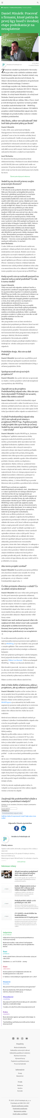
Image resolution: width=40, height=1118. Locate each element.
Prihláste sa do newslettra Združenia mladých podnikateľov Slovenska (18, 805)
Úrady (20, 1073)
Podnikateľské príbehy (16, 7)
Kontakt (20, 1091)
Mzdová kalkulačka (20, 1047)
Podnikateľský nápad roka (12, 813)
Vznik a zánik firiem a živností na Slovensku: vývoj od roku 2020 (19, 957)
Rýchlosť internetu (20, 1056)
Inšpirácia (6, 7)
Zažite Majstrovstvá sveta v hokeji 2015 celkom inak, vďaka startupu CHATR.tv (25, 888)
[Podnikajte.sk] (20, 2)
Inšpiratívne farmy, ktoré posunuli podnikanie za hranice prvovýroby (18, 938)
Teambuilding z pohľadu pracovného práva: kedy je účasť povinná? (19, 1023)
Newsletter (20, 1076)
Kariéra (20, 1088)
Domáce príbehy (27, 7)
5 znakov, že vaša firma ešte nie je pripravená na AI (19, 1007)
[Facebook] (17, 1038)
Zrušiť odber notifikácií (20, 1114)
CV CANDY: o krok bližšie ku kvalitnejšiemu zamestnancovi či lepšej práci (26, 915)
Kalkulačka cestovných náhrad (20, 1050)
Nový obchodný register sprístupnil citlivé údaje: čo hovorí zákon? (19, 1018)
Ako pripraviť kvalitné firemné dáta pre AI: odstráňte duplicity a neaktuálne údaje (19, 1003)
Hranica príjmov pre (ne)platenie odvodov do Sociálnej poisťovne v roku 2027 (17, 973)
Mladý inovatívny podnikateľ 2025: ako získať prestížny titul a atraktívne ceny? (26, 873)
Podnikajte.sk (15, 1103)
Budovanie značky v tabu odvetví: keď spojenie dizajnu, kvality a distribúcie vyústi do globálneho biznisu (18, 944)
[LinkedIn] (13, 1038)
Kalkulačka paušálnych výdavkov (20, 1053)
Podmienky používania (20, 1108)
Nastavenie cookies (20, 1111)
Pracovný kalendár (20, 1064)
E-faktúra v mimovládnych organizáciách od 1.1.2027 (20, 977)
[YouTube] (26, 1038)
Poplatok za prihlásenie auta (20, 1061)
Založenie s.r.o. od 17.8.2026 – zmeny (15, 961)
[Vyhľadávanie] (38, 2)
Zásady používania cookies (20, 1106)
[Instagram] (22, 1038)
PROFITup (10, 644)
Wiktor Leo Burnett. (15, 660)
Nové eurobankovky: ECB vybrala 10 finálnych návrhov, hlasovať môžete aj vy (17, 991)
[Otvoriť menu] (2, 2)
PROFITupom (6, 702)
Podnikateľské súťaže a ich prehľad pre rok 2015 (25, 901)
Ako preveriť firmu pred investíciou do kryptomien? (19, 987)
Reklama (20, 1085)
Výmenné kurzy (20, 1058)
